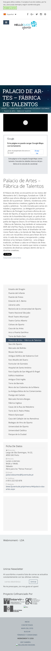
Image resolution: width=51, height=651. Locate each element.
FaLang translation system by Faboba (12, 257)
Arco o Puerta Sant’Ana (18, 332)
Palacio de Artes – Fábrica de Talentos (24, 340)
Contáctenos (27, 625)
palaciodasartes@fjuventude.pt (19, 474)
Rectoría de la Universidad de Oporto (24, 309)
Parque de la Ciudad (17, 434)
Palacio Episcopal (16, 414)
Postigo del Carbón (16, 395)
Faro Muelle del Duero (18, 360)
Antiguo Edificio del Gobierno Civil (23, 356)
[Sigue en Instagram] (41, 14)
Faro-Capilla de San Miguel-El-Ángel (24, 371)
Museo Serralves (15, 352)
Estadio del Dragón (16, 289)
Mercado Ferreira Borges (19, 399)
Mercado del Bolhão (17, 348)
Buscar (27, 631)
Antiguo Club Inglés (17, 379)
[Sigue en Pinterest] (45, 14)
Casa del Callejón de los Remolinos (23, 418)
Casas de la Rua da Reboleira (21, 407)
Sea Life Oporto (15, 344)
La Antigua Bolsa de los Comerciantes (24, 391)
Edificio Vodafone (16, 375)
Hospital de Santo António (19, 367)
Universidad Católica (17, 430)
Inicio (27, 622)
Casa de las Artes (16, 328)
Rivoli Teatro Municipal (18, 316)
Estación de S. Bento (17, 301)
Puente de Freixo (15, 297)
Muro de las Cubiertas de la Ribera (23, 387)
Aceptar (37, 152)
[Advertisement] (25, 58)
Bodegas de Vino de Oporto (20, 422)
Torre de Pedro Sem (17, 336)
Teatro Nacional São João (19, 312)
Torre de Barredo (16, 383)
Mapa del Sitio (27, 628)
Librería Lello (14, 305)
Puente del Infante (16, 293)
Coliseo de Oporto (16, 324)
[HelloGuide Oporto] (25, 25)
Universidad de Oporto (18, 426)
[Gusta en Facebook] (27, 14)
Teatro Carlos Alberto (17, 320)
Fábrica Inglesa (15, 403)
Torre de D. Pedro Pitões (19, 411)
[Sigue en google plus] (32, 14)
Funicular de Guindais (18, 363)
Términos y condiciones (27, 635)
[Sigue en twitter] (37, 14)
